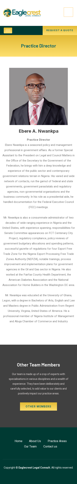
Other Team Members (38, 364)
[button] (60, 30)
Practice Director (38, 45)
